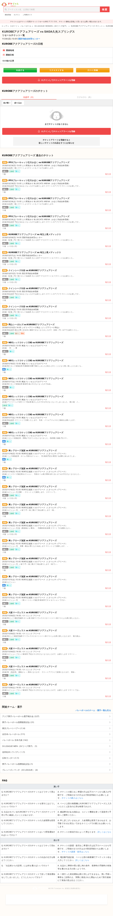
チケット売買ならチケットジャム (10, 4)
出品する (20, 70)
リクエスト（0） (84, 97)
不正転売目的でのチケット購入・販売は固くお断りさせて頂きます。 (56, 898)
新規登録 (8, 15)
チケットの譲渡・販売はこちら (75, 851)
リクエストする (56, 70)
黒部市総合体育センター (29, 39)
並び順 (6, 103)
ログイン (17, 15)
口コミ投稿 (93, 70)
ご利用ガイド (27, 15)
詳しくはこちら (104, 832)
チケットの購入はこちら (72, 798)
